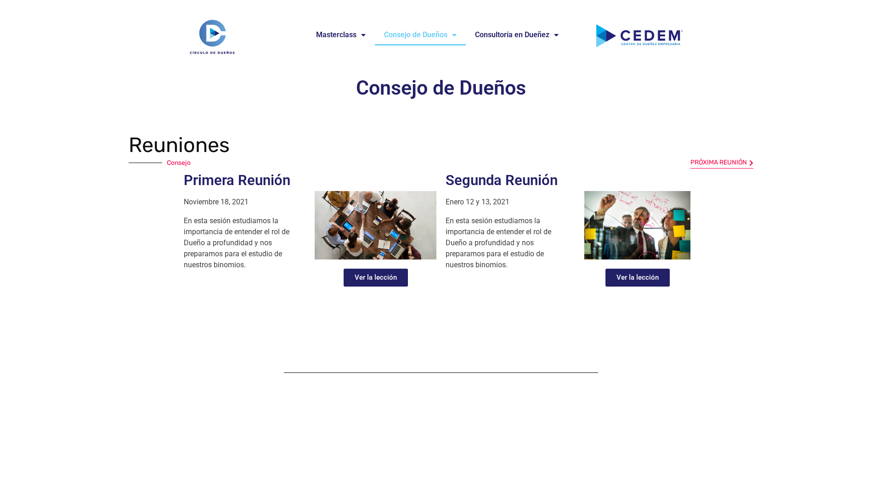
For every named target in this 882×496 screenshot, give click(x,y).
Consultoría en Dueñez (512, 34)
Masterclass (336, 34)
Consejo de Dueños (415, 34)
